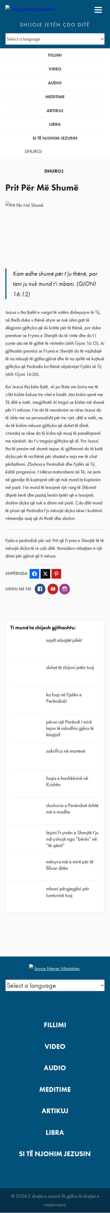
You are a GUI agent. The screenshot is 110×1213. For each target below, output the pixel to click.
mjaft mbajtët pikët (64, 640)
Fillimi (55, 55)
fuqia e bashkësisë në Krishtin (67, 781)
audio (55, 83)
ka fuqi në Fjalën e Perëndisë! (64, 697)
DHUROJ (33, 151)
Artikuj (55, 110)
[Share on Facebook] (34, 574)
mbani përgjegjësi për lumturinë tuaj (67, 891)
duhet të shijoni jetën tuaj (70, 667)
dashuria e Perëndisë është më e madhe (72, 808)
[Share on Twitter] (45, 574)
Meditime (55, 97)
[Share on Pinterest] (56, 574)
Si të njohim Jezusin (55, 138)
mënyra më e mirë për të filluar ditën (69, 864)
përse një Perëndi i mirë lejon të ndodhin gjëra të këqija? (70, 728)
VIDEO (55, 69)
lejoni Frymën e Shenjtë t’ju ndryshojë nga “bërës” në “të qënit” (72, 839)
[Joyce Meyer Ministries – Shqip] (31, 10)
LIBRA (55, 124)
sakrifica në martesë (65, 751)
